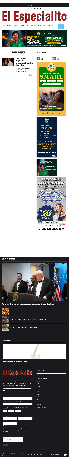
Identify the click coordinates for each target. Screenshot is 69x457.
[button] (1, 38)
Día (3, 412)
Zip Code (4, 425)
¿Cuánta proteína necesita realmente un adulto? (15, 361)
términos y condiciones (55, 454)
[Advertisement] (34, 244)
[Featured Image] (34, 282)
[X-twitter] (31, 8)
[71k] (38, 58)
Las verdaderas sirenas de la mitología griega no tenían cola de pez (28, 319)
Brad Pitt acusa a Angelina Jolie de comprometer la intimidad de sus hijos (24, 61)
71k (42, 58)
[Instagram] (37, 8)
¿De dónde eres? (6, 416)
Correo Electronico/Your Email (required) (12, 401)
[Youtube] (34, 8)
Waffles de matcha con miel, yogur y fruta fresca (23, 327)
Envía (5, 444)
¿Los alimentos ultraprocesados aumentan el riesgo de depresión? (28, 311)
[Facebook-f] (28, 8)
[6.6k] (54, 58)
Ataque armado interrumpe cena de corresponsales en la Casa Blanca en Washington (28, 304)
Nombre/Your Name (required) (10, 396)
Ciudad (4, 420)
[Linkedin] (40, 8)
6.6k (58, 58)
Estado (19, 420)
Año (16, 412)
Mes (8, 412)
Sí (4, 433)
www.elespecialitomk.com (21, 385)
